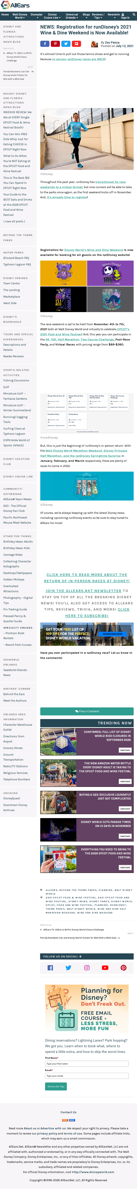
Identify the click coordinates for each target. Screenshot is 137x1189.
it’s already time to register (67, 197)
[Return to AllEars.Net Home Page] (25, 9)
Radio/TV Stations (15, 766)
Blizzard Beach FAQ (16, 258)
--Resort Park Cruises (17, 645)
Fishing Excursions (16, 380)
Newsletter (115, 14)
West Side (10, 303)
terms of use (73, 1133)
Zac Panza (112, 42)
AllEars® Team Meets (17, 499)
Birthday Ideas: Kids (16, 548)
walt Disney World (81, 909)
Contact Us (68, 1112)
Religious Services (15, 773)
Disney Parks (99, 901)
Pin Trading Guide (15, 609)
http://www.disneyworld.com (93, 1172)
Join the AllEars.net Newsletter (83, 591)
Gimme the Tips (56, 1086)
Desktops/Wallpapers (17, 573)
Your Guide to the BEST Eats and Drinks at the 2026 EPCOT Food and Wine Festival (17, 205)
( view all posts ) (14, 221)
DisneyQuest (11, 798)
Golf (6, 387)
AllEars (51, 890)
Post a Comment (89, 711)
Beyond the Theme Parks (78, 890)
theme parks (55, 909)
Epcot (50, 905)
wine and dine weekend (95, 912)
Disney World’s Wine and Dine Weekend (93, 250)
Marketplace (11, 296)
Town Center (11, 283)
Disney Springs (15, 278)
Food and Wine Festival (74, 905)
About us (30, 1128)
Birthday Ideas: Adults (18, 541)
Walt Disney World (20, 16)
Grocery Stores (13, 748)
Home (5, 14)
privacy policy (47, 1133)
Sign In (125, 17)
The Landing (11, 290)
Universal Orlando (72, 16)
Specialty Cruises (18, 627)
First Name (51, 1057)
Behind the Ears (14, 694)
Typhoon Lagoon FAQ (17, 264)
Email (49, 1070)
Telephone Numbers (16, 779)
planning (101, 905)
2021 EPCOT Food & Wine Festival (71, 897)
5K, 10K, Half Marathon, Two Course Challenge (79, 339)
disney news (78, 901)
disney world (121, 901)
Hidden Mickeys (13, 579)
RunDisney (118, 905)
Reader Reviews (13, 356)
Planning (105, 890)
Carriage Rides (13, 555)
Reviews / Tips (98, 16)
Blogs (86, 14)
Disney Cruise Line (51, 16)
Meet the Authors (15, 700)
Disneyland (37, 14)
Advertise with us (53, 1128)
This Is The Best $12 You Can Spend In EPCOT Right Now (16, 183)
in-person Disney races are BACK (78, 59)
